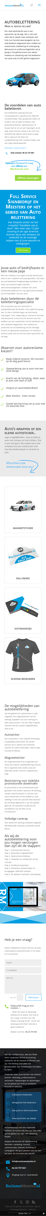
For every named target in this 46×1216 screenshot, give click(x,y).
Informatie (23, 250)
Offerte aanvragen (28, 177)
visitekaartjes (23, 628)
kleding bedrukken (23, 678)
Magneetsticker (23, 528)
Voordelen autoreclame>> (16, 148)
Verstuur (33, 997)
